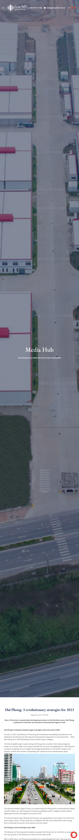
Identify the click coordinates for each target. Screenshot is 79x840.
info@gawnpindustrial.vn (55, 8)
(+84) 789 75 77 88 (35, 8)
